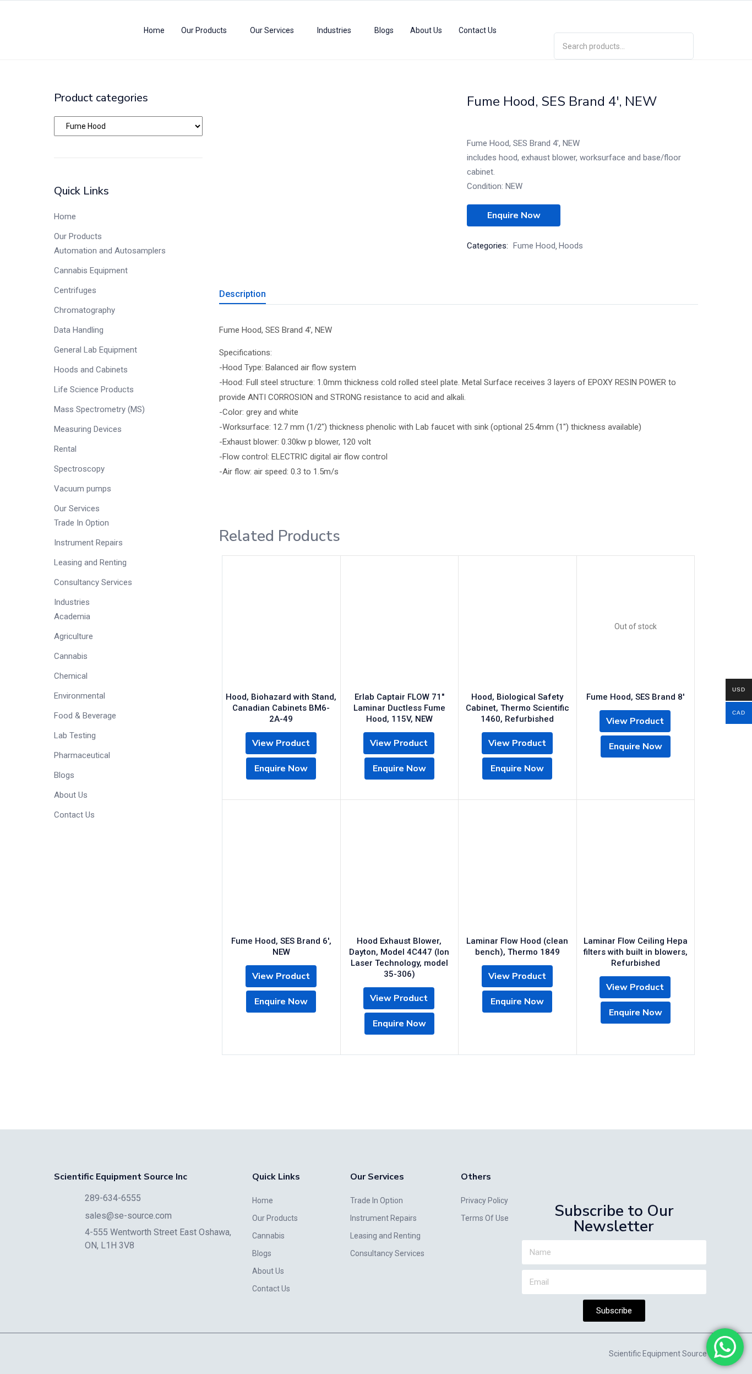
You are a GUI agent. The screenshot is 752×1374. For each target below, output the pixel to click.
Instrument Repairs (88, 543)
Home (154, 30)
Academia (72, 616)
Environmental (79, 696)
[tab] (255, 295)
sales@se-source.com (128, 1215)
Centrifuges (75, 290)
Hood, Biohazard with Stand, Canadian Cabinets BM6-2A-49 (281, 708)
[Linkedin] (592, 14)
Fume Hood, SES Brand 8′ (635, 697)
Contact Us (478, 30)
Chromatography (84, 310)
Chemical (71, 676)
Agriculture (73, 636)
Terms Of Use (485, 1218)
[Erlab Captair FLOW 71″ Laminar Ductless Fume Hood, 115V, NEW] (399, 626)
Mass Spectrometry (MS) (99, 409)
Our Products (204, 30)
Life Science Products (94, 389)
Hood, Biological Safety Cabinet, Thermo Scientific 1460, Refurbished (517, 708)
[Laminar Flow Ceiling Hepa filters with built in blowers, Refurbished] (636, 870)
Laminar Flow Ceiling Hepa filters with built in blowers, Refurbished (636, 952)
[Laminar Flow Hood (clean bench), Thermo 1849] (517, 870)
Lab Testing (75, 735)
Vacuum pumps (82, 489)
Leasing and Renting (90, 562)
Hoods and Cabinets (91, 370)
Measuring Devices (88, 429)
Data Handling (78, 330)
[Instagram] (623, 14)
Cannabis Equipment (91, 270)
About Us (426, 30)
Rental (65, 449)
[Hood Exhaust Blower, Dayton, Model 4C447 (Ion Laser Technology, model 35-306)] (399, 870)
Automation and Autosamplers (110, 251)
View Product (281, 743)
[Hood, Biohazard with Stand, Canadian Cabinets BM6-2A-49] (281, 626)
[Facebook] (655, 14)
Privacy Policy (484, 1200)
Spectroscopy (79, 469)
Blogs (384, 30)
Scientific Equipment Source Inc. (664, 1353)
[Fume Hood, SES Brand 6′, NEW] (281, 870)
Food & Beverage (85, 716)
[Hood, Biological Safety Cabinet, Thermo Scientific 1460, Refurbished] (517, 626)
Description (242, 294)
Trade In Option (81, 523)
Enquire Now (514, 215)
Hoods (571, 246)
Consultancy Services (93, 582)
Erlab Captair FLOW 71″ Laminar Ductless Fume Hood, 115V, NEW (399, 708)
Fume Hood (534, 246)
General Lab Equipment (95, 350)
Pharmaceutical (82, 755)
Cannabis (71, 656)
